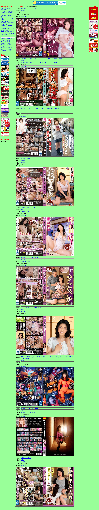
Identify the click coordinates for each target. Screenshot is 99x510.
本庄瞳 (22, 460)
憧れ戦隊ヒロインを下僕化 (28, 412)
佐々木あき (24, 10)
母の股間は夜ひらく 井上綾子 (28, 207)
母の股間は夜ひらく (26, 211)
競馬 (2, 38)
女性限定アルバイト (6, 51)
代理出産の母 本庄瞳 (26, 458)
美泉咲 (22, 410)
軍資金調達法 (4, 43)
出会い (11, 49)
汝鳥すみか (24, 60)
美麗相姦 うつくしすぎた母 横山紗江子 (31, 307)
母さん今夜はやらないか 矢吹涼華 (29, 257)
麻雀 (10, 38)
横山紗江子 (24, 309)
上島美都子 (24, 160)
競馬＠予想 (3, 9)
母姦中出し (24, 162)
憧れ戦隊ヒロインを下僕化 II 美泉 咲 (30, 408)
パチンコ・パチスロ (6, 40)
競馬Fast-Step (4, 34)
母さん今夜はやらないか (27, 261)
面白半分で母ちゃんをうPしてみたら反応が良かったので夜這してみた (39, 62)
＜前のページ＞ (19, 507)
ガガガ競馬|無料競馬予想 (7, 31)
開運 (9, 43)
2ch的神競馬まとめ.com (7, 8)
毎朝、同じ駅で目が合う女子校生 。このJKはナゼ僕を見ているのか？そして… (41, 108)
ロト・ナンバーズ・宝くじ (8, 41)
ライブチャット (5, 49)
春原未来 (23, 360)
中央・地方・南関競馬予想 (8, 33)
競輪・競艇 (6, 38)
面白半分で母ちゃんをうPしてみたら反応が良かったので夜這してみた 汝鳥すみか (42, 58)
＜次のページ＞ (27, 507)
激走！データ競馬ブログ (7, 25)
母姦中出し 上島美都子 (27, 158)
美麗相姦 (23, 311)
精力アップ (12, 47)
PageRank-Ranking (5, 21)
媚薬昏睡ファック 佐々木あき (28, 8)
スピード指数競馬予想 (6, 12)
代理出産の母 (24, 462)
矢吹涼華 (23, 259)
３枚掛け (3, 20)
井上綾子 (23, 209)
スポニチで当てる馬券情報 (8, 11)
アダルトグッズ (5, 47)
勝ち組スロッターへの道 (7, 18)
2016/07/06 (23, 16)
